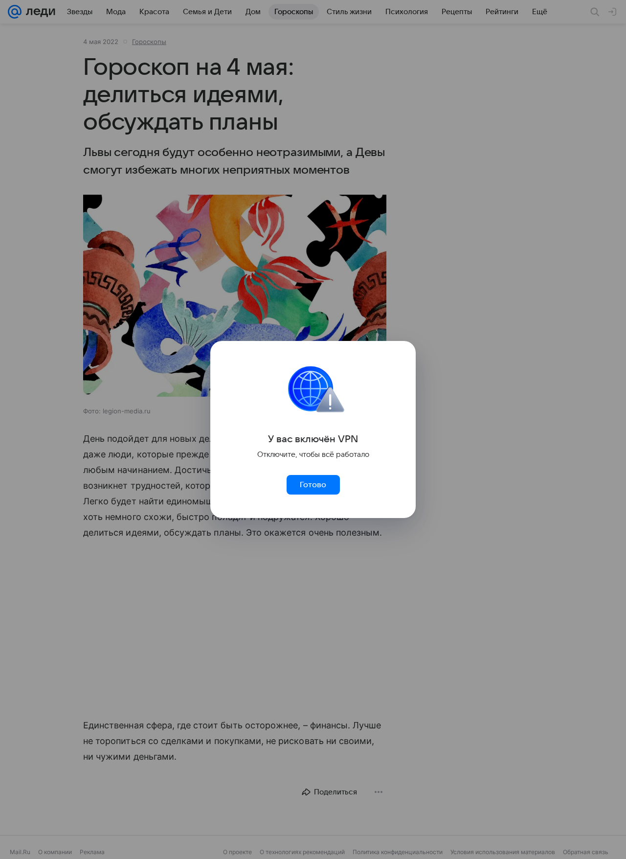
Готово (313, 484)
